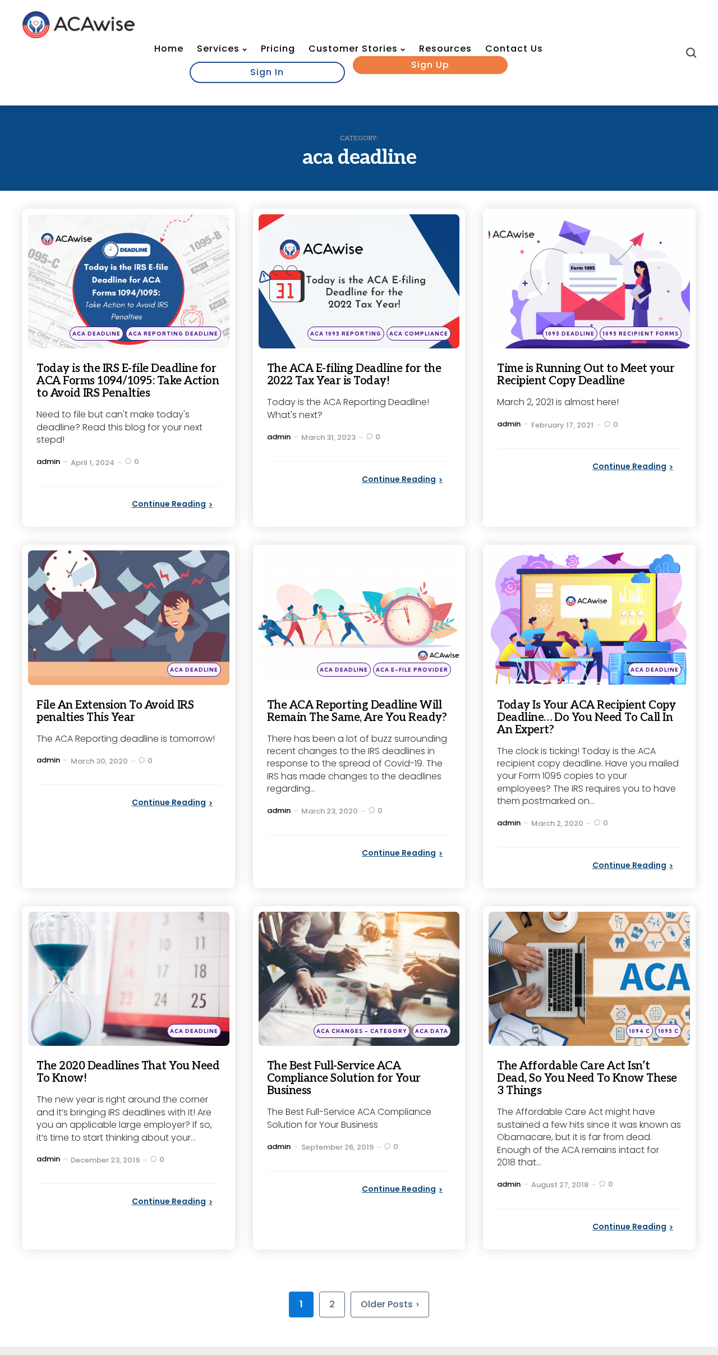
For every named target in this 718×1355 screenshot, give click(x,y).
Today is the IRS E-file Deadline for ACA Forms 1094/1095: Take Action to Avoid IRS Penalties (127, 381)
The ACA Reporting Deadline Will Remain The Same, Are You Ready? (357, 711)
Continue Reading (169, 503)
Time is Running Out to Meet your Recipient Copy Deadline (585, 375)
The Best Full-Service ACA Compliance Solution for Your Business (344, 1078)
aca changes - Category (361, 1031)
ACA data (431, 1031)
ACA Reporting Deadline (173, 333)
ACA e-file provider (412, 670)
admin (48, 461)
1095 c (668, 1031)
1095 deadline (570, 333)
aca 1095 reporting (345, 333)
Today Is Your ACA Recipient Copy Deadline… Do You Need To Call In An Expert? (586, 718)
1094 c (639, 1031)
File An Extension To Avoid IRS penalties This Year (115, 711)
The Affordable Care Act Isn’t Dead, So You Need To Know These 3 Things (587, 1078)
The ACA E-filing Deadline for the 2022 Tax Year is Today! (354, 375)
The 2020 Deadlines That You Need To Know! (127, 1072)
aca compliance (418, 333)
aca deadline (96, 333)
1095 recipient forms (640, 333)
